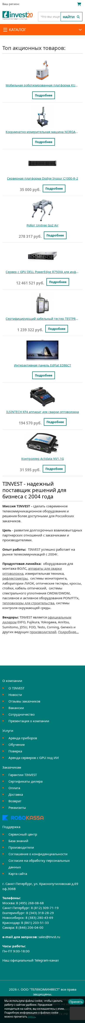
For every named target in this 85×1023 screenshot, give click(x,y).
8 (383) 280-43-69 (39, 917)
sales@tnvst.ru (49, 937)
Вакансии (16, 708)
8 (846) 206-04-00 (29, 927)
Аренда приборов (22, 738)
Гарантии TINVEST (22, 775)
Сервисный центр (22, 834)
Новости (15, 694)
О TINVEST (16, 688)
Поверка (15, 751)
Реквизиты (17, 807)
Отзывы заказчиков (24, 701)
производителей (43, 632)
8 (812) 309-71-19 (45, 908)
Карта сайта (17, 873)
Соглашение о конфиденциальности (38, 854)
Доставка (15, 794)
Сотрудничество (21, 714)
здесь (31, 1016)
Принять (76, 1002)
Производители (21, 847)
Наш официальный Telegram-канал (30, 960)
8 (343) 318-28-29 (40, 913)
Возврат (14, 801)
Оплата (14, 788)
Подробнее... (68, 632)
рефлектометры (15, 578)
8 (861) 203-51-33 (35, 922)
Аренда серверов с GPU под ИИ (33, 757)
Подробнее (43, 95)
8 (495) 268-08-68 (30, 903)
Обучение (16, 744)
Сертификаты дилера (25, 781)
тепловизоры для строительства (28, 603)
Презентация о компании (28, 721)
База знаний (18, 841)
